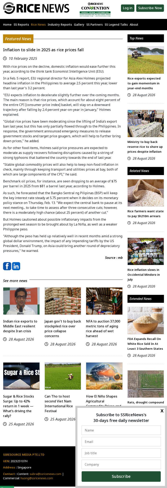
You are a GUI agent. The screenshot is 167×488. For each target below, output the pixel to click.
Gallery (79, 24)
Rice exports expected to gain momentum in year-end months (143, 83)
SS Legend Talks (116, 24)
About (134, 24)
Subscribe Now (150, 8)
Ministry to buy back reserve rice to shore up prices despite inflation (145, 147)
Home (7, 24)
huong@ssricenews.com (37, 478)
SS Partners (94, 24)
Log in (127, 8)
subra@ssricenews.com (45, 474)
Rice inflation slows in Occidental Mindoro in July (143, 274)
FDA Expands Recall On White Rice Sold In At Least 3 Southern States (145, 344)
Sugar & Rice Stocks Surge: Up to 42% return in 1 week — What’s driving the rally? (18, 406)
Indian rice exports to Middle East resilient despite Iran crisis (20, 326)
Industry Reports (60, 24)
